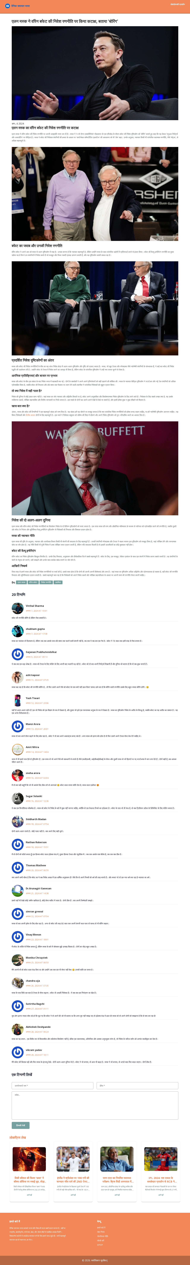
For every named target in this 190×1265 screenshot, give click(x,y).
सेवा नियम (100, 1231)
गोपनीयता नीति (102, 1236)
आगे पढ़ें (29, 1195)
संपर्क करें (100, 1240)
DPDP (100, 1244)
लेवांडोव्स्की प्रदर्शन (178, 4)
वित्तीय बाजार (30, 415)
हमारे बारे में (101, 1227)
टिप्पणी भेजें (20, 1125)
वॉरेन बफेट (33, 582)
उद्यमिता (58, 582)
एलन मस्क (21, 582)
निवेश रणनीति (46, 582)
